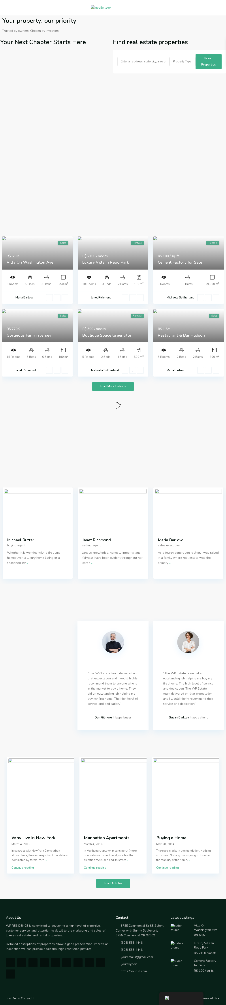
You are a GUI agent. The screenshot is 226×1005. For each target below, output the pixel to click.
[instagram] (100, 962)
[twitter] (33, 962)
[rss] (21, 962)
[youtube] (78, 962)
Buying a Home (171, 838)
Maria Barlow (24, 298)
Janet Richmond (101, 298)
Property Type (182, 62)
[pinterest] (66, 962)
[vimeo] (89, 962)
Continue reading (22, 868)
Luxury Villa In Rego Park (105, 262)
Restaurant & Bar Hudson (181, 335)
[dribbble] (44, 962)
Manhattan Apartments (107, 838)
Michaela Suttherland (180, 298)
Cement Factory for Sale (180, 262)
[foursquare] (10, 974)
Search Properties (208, 61)
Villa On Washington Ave (30, 262)
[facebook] (10, 962)
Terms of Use (210, 998)
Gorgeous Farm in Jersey (29, 335)
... (27, 563)
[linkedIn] (55, 962)
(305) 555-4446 (132, 943)
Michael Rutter (20, 540)
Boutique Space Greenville (106, 335)
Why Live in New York (33, 838)
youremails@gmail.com (137, 957)
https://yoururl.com (134, 971)
